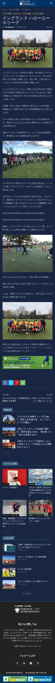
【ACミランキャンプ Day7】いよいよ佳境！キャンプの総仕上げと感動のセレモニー (34, 444)
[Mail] (24, 663)
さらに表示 (26, 593)
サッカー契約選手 (24, 569)
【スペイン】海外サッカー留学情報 (31, 557)
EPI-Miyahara (9, 27)
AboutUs (32, 484)
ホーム (5, 9)
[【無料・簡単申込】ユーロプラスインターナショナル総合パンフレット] (9, 547)
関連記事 (7, 410)
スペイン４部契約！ (11, 487)
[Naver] (31, 663)
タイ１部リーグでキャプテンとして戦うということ (40, 399)
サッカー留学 (27, 13)
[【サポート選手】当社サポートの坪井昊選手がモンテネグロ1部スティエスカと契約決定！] (41, 477)
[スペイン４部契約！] (15, 477)
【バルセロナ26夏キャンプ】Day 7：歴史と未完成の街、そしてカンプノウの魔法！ (34, 419)
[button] (4, 3)
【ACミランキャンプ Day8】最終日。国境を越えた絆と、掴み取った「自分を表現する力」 (34, 431)
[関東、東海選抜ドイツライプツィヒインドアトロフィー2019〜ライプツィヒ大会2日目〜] (15, 508)
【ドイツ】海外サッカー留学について (32, 581)
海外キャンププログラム (36, 515)
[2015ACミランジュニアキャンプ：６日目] (41, 508)
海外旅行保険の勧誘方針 (14, 673)
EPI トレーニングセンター (10, 515)
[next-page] (8, 453)
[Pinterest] (16, 382)
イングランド (25, 9)
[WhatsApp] (22, 382)
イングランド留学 (38, 13)
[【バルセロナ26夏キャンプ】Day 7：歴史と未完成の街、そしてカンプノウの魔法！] (9, 419)
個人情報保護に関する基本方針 (36, 673)
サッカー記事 (14, 9)
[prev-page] (4, 453)
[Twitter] (11, 382)
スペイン (5, 484)
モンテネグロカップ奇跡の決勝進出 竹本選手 (15, 399)
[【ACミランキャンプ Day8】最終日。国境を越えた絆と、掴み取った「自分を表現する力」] (9, 431)
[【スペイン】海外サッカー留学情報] (9, 560)
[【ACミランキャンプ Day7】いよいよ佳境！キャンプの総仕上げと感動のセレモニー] (9, 444)
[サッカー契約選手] (9, 572)
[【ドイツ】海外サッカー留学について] (9, 584)
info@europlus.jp (33, 646)
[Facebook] (5, 382)
